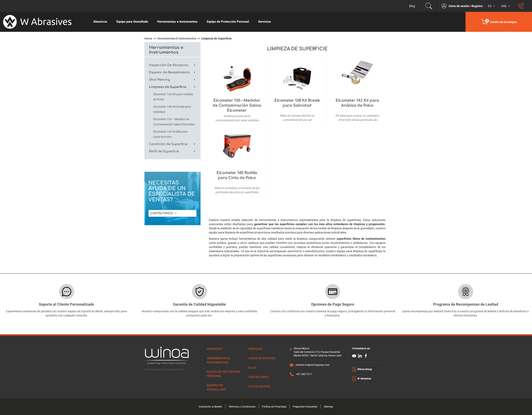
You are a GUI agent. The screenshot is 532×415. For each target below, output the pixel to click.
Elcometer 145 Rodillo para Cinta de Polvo (237, 175)
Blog (412, 6)
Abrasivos (214, 349)
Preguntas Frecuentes (305, 406)
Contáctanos (161, 213)
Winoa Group (364, 369)
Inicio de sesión (459, 6)
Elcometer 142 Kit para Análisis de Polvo (357, 102)
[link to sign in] (445, 6)
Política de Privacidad (274, 406)
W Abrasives (364, 378)
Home (148, 38)
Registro (477, 6)
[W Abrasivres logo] (44, 22)
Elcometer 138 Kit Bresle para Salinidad (297, 102)
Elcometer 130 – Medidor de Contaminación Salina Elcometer (237, 105)
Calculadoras (259, 386)
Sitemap (328, 406)
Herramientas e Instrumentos (176, 38)
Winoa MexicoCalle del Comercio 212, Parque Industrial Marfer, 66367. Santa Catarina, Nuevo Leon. (318, 352)
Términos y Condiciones (242, 406)
